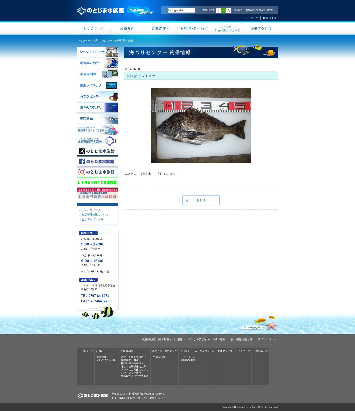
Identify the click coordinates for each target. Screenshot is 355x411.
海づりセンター (104, 40)
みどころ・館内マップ (194, 28)
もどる (201, 200)
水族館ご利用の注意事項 (134, 376)
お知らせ (127, 28)
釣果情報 (120, 40)
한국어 (270, 10)
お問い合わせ (269, 18)
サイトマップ (251, 18)
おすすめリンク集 (92, 219)
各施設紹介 (159, 356)
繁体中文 (260, 10)
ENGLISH (239, 10)
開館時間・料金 (129, 360)
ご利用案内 (161, 28)
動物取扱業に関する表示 (157, 339)
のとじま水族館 (116, 14)
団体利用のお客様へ (132, 363)
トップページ (94, 28)
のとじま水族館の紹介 (133, 356)
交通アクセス (261, 28)
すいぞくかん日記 (106, 360)
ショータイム (188, 356)
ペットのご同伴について (134, 369)
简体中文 (250, 10)
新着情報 (102, 356)
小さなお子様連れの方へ (134, 366)
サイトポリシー (267, 339)
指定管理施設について (95, 214)
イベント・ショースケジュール (227, 28)
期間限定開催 (188, 360)
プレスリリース (91, 209)
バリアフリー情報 (131, 372)
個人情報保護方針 (241, 339)
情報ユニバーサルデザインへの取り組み (201, 339)
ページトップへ (259, 322)
